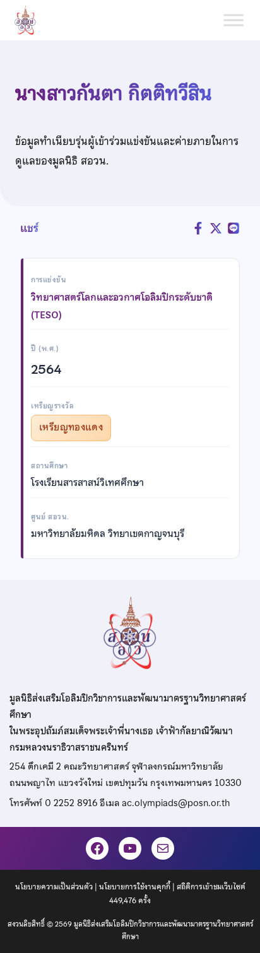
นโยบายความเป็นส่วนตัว (54, 887)
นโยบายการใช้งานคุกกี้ (134, 887)
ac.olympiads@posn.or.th (176, 803)
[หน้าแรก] (30, 20)
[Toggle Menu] (233, 20)
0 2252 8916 (71, 803)
